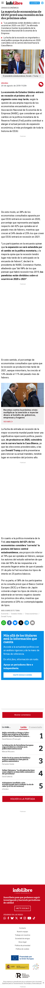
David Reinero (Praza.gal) (11, 739)
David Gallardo (7, 777)
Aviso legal (22, 942)
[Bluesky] (12, 918)
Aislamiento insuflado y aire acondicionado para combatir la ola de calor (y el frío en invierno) (17, 784)
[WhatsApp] (4, 918)
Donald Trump (6, 616)
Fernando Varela (8, 764)
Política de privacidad (22, 945)
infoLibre (5, 789)
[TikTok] (34, 918)
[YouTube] (29, 918)
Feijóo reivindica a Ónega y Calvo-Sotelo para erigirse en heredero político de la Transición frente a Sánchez (16, 735)
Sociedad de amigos (22, 938)
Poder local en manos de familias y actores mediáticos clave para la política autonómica (16, 759)
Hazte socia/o (22, 908)
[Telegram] (21, 918)
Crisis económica (31, 614)
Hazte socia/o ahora (22, 675)
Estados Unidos (16, 614)
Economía (4, 614)
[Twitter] (16, 918)
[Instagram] (25, 918)
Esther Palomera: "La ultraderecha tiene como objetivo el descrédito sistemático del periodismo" (18, 772)
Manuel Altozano (8, 751)
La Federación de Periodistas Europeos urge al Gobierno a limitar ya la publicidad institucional (17, 747)
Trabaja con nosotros (22, 935)
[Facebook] (8, 918)
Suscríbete (34, 3)
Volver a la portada (22, 799)
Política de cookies (22, 949)
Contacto (22, 928)
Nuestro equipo (22, 932)
